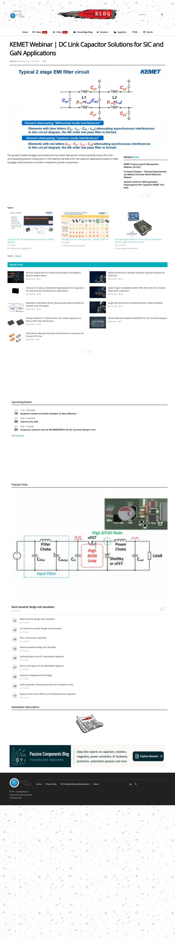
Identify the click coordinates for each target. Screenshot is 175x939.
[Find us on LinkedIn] (131, 784)
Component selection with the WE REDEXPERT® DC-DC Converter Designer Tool (57, 429)
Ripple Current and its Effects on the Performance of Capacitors (48, 694)
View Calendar (18, 435)
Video (61, 32)
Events (150, 32)
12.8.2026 (31, 324)
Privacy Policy (51, 784)
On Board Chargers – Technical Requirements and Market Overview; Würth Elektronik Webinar (145, 174)
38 (40, 294)
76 (121, 321)
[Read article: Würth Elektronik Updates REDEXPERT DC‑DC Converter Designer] (98, 322)
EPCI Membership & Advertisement (75, 784)
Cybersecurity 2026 (29, 421)
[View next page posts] (148, 195)
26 (40, 309)
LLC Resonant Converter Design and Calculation (41, 628)
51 (40, 279)
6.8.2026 (112, 321)
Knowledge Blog (84, 32)
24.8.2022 (13, 61)
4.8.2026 (30, 339)
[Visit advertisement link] (87, 756)
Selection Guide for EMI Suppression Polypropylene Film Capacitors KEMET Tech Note (144, 184)
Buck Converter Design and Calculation (33, 607)
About (96, 784)
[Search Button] (162, 14)
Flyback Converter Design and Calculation (38, 647)
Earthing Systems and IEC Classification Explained (42, 656)
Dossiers (104, 32)
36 (122, 294)
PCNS (134, 32)
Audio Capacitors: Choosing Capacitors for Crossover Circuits (46, 684)
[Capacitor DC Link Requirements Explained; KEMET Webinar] (33, 224)
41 (122, 279)
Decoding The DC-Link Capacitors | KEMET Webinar (84, 239)
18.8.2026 (31, 309)
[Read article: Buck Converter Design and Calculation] (89, 547)
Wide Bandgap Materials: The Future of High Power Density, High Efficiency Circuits (138, 240)
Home (25, 32)
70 (122, 306)
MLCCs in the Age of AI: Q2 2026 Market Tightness (42, 665)
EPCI (13, 791)
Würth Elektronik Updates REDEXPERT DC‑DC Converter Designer (137, 318)
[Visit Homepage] (87, 14)
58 (40, 324)
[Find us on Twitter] (135, 784)
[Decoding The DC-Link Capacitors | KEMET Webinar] (86, 224)
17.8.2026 (113, 306)
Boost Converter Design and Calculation (37, 619)
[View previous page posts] (143, 195)
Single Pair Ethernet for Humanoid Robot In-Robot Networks (135, 303)
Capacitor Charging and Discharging (36, 675)
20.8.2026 (31, 279)
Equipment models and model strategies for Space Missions (48, 413)
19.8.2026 (31, 294)
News (41, 32)
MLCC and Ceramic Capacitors (33, 637)
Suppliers (121, 32)
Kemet (18, 256)
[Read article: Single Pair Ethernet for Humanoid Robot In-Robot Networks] (98, 307)
